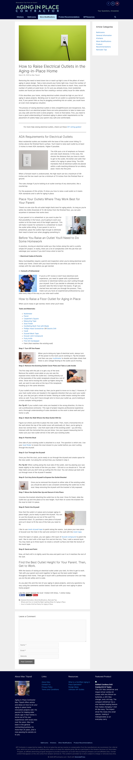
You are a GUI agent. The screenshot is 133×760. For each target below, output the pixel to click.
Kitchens (20, 17)
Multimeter (28, 314)
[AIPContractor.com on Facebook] (108, 3)
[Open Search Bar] (115, 17)
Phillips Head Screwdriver (34, 329)
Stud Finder (28, 324)
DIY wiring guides (74, 127)
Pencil (26, 316)
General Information (27, 600)
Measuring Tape (30, 321)
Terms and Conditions (50, 689)
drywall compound (69, 537)
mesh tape (77, 532)
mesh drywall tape (35, 529)
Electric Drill (51, 329)
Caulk (26, 331)
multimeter (56, 358)
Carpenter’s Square (31, 319)
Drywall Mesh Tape (31, 333)
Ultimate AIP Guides (76, 689)
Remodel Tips (52, 600)
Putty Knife (28, 338)
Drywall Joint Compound (33, 336)
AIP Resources (89, 17)
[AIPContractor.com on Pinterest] (117, 3)
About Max (46, 682)
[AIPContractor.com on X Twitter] (113, 3)
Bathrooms (32, 17)
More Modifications (47, 17)
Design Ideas (73, 687)
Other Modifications (65, 743)
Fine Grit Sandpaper (31, 341)
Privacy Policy (47, 687)
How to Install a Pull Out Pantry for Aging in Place (37, 604)
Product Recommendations (69, 17)
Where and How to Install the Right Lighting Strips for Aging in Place (43, 602)
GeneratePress (80, 757)
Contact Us (46, 684)
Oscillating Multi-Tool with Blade (36, 326)
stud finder (27, 445)
